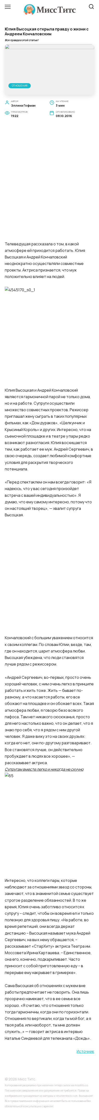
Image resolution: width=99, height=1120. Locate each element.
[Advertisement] (49, 185)
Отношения (19, 85)
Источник (85, 1051)
